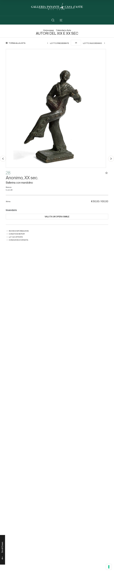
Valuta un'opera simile (57, 216)
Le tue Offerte (16, 237)
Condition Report (17, 234)
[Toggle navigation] (61, 20)
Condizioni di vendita (18, 240)
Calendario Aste (63, 30)
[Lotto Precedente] (3, 159)
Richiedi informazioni (19, 231)
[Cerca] (53, 20)
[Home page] (57, 6)
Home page (48, 30)
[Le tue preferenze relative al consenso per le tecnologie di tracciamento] (109, 567)
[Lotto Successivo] (111, 159)
